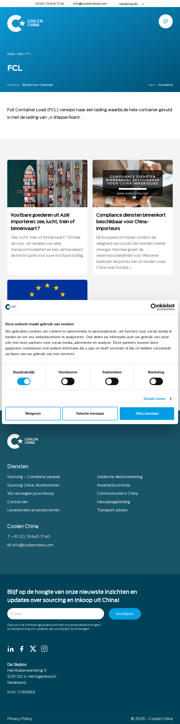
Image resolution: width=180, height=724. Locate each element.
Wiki (20, 53)
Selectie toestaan (90, 413)
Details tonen (154, 399)
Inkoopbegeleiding (113, 502)
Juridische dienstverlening (119, 477)
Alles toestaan (147, 413)
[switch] (68, 381)
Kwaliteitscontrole (113, 485)
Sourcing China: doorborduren (33, 485)
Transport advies (112, 510)
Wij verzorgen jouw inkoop (30, 493)
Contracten (17, 502)
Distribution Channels (30, 85)
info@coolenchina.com (90, 3)
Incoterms (161, 85)
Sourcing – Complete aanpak (33, 477)
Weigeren (33, 413)
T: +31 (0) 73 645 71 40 (28, 536)
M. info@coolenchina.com (30, 545)
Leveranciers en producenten (33, 510)
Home (11, 53)
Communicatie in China (117, 493)
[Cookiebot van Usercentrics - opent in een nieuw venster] (154, 306)
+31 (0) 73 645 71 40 (49, 3)
